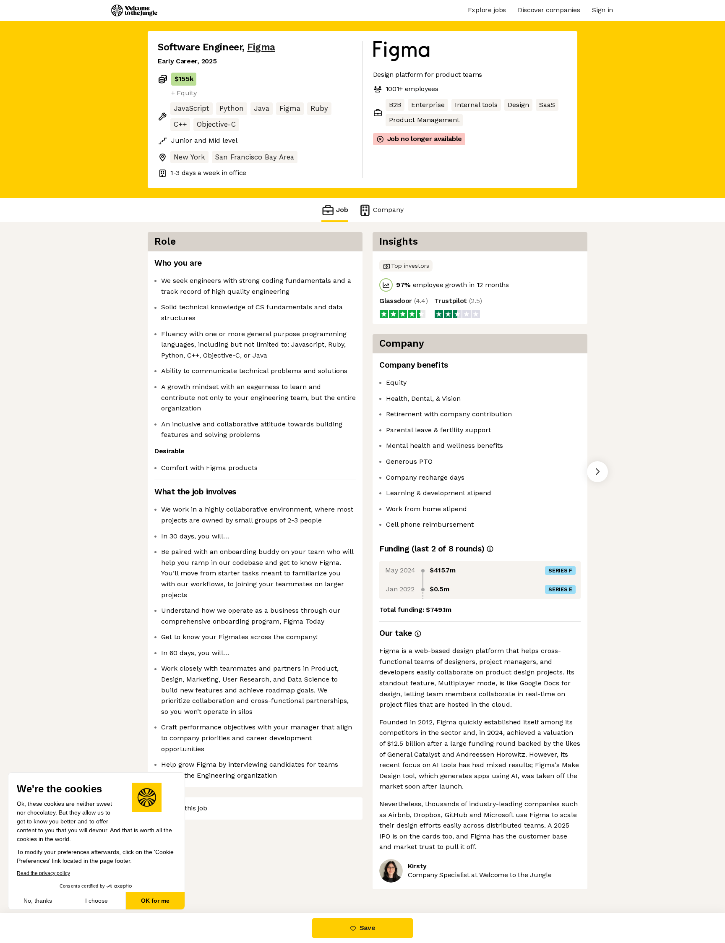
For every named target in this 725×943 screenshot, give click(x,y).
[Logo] (134, 10)
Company (388, 210)
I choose (96, 900)
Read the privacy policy (43, 873)
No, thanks (37, 900)
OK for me (155, 900)
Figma (261, 47)
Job (342, 210)
